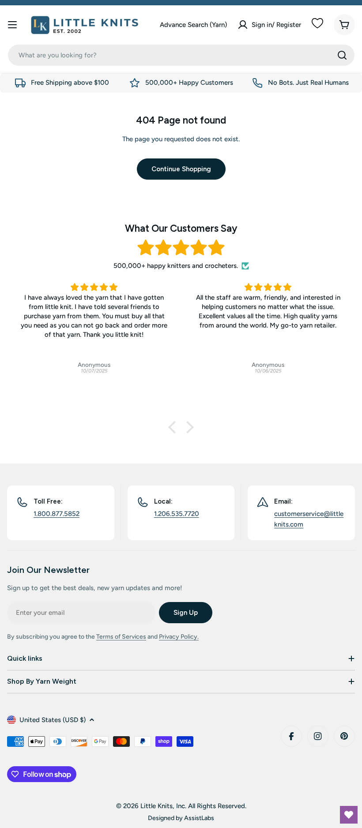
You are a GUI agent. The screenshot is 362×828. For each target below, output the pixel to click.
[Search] (342, 55)
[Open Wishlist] (349, 815)
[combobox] (181, 55)
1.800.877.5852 (56, 514)
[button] (174, 427)
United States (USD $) (52, 720)
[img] (181, 248)
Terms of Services (121, 636)
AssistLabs (199, 818)
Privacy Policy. (179, 636)
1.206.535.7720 (176, 514)
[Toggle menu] (12, 24)
